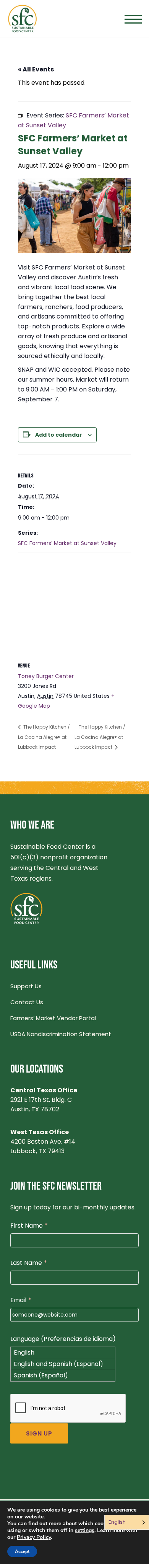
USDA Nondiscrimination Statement (60, 1034)
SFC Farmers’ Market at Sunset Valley (67, 543)
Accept (22, 1551)
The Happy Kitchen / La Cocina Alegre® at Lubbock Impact (44, 737)
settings (84, 1530)
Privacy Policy (34, 1537)
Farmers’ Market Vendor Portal (53, 1018)
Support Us (26, 986)
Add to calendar (58, 435)
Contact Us (26, 1002)
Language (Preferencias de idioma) (63, 1338)
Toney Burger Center (46, 676)
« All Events (36, 69)
